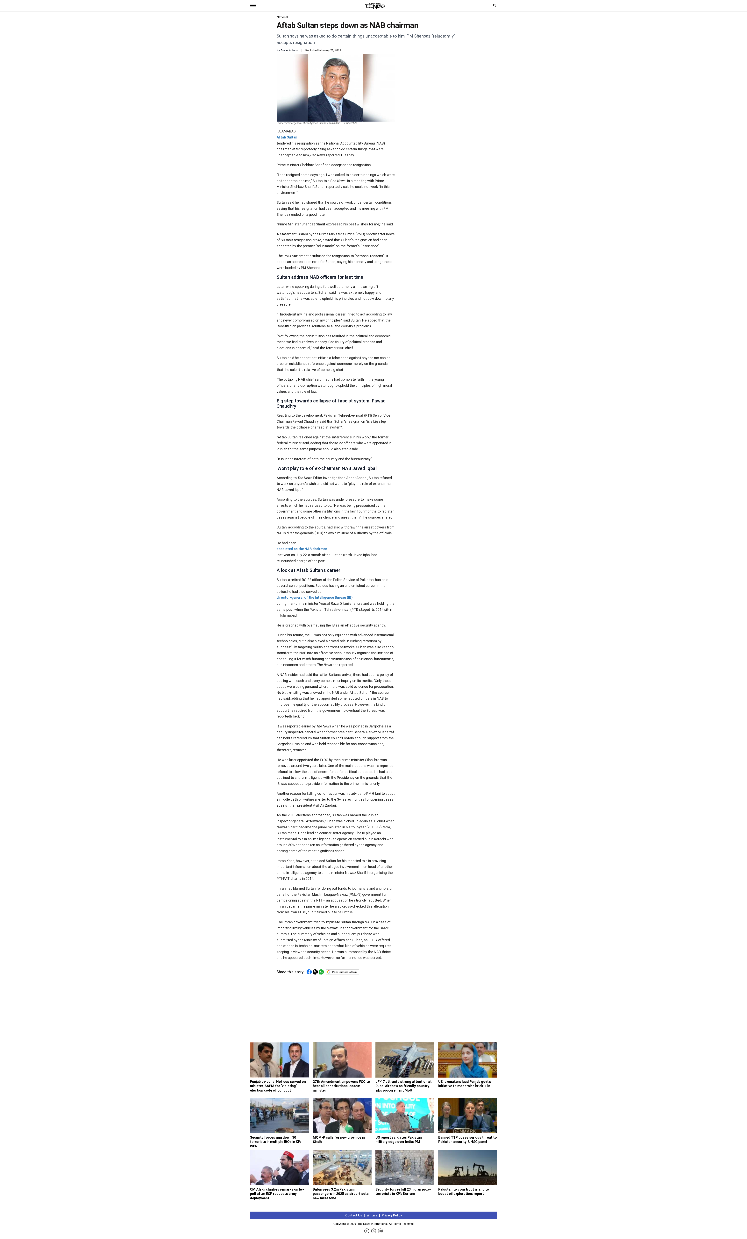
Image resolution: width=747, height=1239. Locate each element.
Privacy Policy (392, 1215)
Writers (372, 1215)
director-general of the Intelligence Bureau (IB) (315, 597)
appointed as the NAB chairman (302, 549)
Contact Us (353, 1215)
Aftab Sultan (287, 137)
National (282, 17)
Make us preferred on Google (344, 972)
